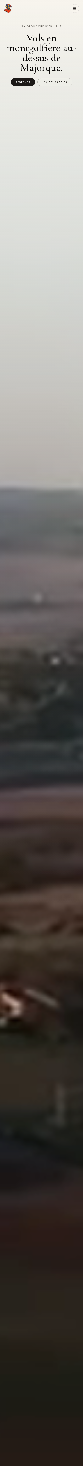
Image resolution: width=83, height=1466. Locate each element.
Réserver (23, 82)
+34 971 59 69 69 (54, 82)
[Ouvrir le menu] (75, 8)
